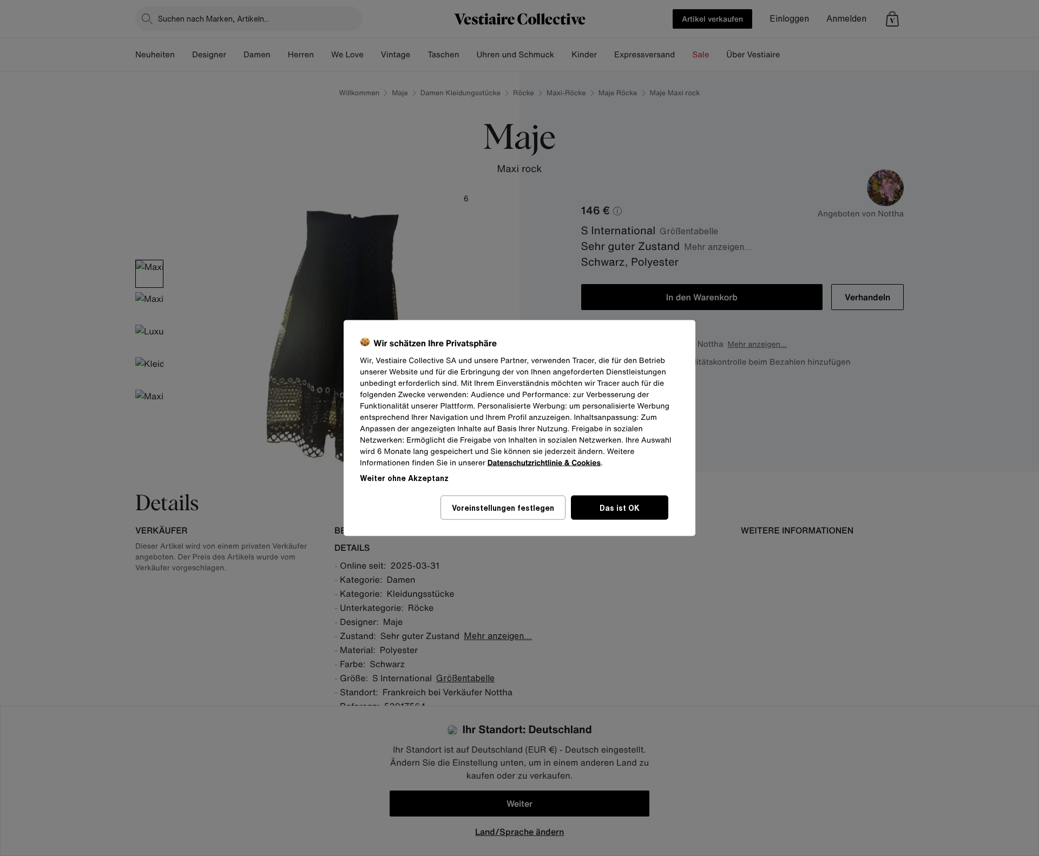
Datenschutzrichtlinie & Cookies (544, 463)
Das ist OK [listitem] (620, 507)
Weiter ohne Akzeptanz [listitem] (404, 478)
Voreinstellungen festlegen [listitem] (503, 507)
